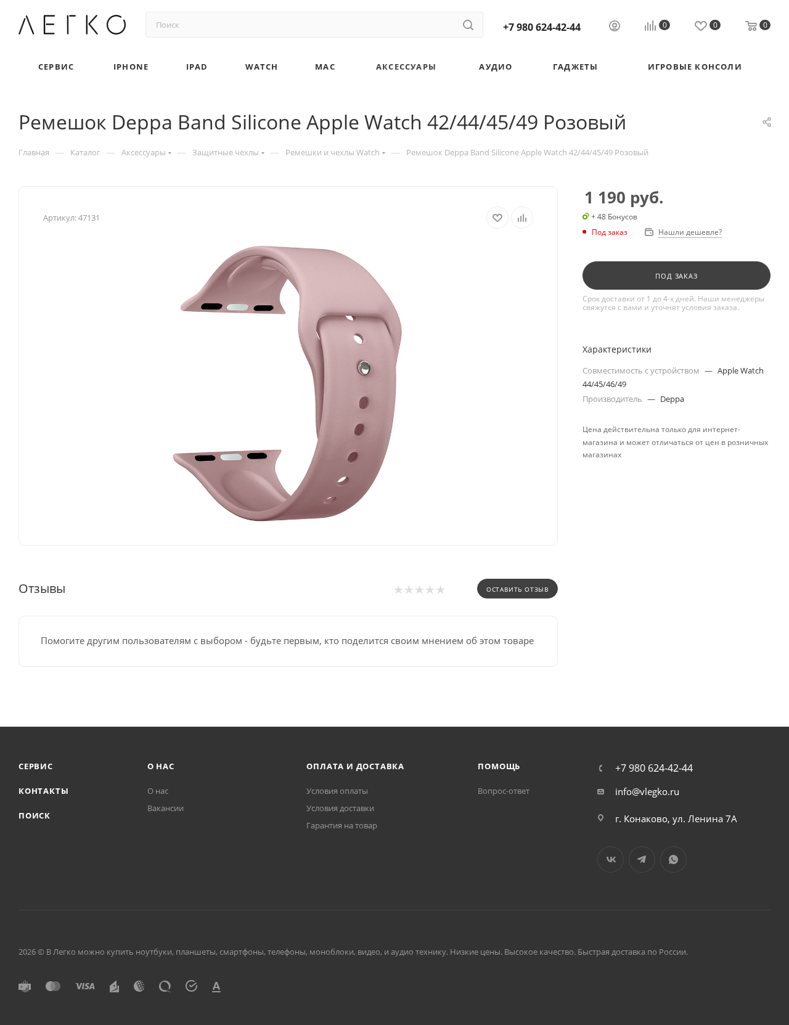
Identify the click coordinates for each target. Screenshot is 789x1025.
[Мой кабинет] (614, 27)
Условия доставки (340, 808)
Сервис (35, 766)
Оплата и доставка (355, 766)
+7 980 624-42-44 (542, 27)
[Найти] (468, 25)
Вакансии (165, 808)
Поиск (34, 815)
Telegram (642, 859)
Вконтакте (610, 859)
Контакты (43, 790)
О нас (160, 766)
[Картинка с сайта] (288, 382)
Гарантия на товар (341, 825)
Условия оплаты (337, 790)
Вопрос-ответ (503, 790)
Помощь (499, 766)
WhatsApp (673, 859)
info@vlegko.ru (647, 791)
